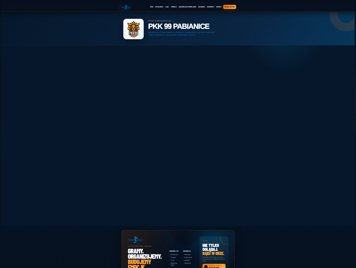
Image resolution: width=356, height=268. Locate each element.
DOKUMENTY (210, 7)
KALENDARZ (201, 7)
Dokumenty (188, 257)
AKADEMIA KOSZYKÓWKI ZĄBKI (187, 7)
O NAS (167, 7)
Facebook (187, 263)
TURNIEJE (174, 7)
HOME (151, 7)
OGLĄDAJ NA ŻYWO (229, 7)
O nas (172, 260)
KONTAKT (219, 7)
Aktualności (174, 254)
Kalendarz (187, 254)
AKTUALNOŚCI (159, 7)
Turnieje (173, 257)
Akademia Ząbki (174, 264)
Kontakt (186, 260)
